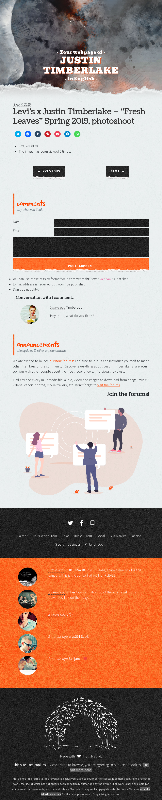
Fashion (136, 536)
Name (17, 222)
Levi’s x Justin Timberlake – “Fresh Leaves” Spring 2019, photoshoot (79, 116)
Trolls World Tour (44, 536)
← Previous (49, 171)
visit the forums (108, 385)
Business (74, 544)
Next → (117, 171)
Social (100, 536)
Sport (59, 544)
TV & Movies (118, 536)
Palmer (22, 536)
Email (17, 231)
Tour (89, 536)
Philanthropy (94, 544)
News (65, 536)
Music (77, 536)
